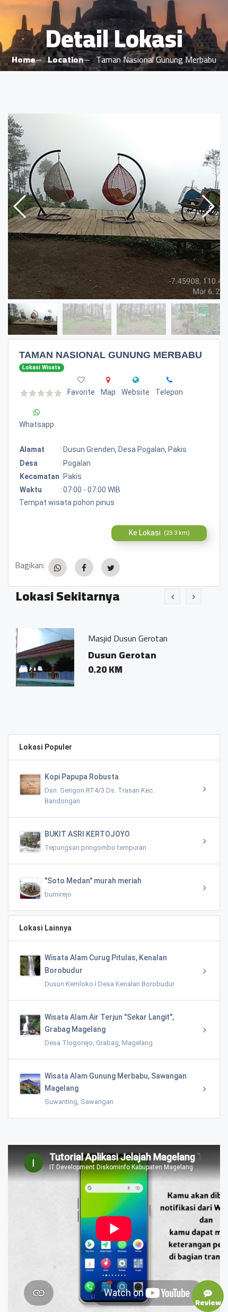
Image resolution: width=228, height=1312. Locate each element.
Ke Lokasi (159, 532)
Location (65, 59)
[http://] (136, 380)
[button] (207, 206)
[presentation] (172, 596)
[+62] (169, 380)
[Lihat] (114, 206)
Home (23, 59)
